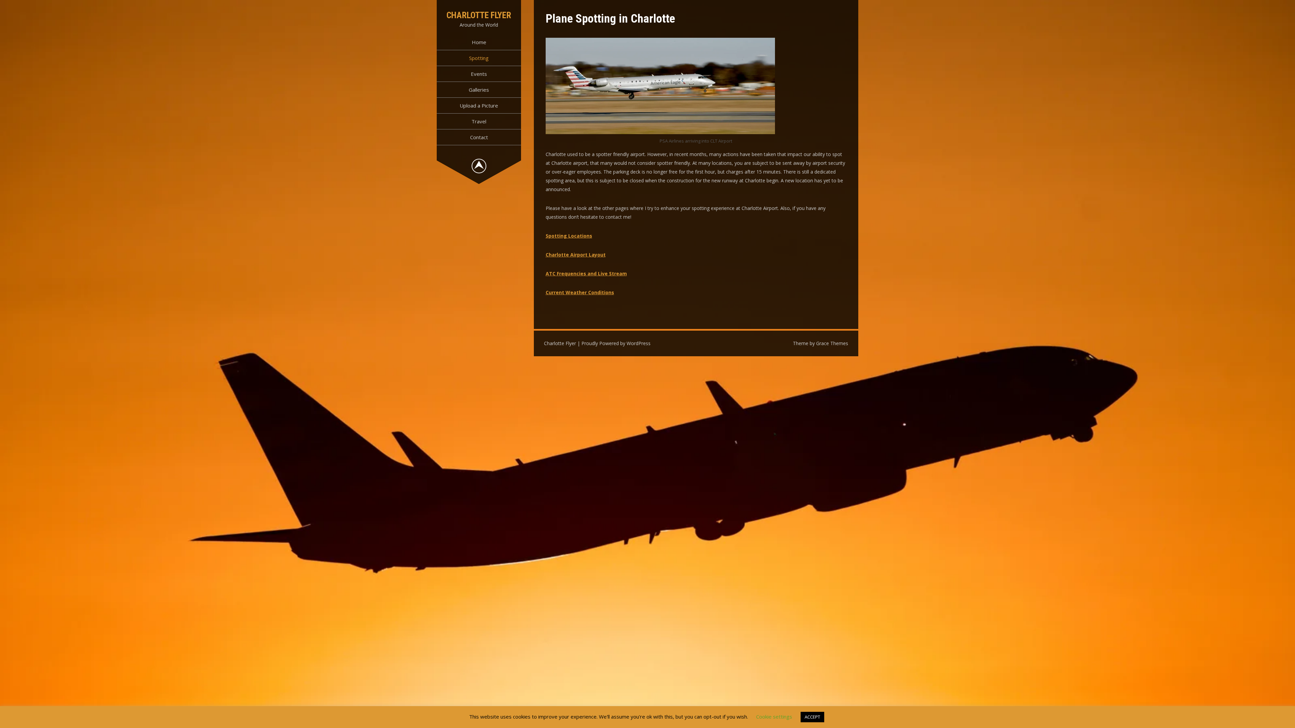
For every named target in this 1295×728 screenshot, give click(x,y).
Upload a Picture (479, 105)
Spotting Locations (569, 236)
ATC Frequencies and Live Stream (586, 273)
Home (479, 42)
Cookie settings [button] (774, 716)
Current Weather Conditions (580, 292)
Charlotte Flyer (479, 15)
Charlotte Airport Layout (576, 254)
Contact (479, 137)
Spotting (479, 58)
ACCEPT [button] (812, 717)
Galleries (479, 89)
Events (479, 73)
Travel (478, 121)
